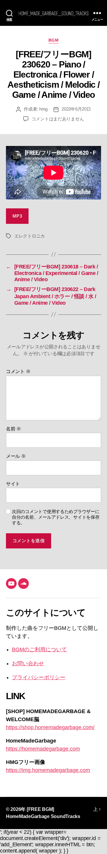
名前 (13, 428)
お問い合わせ (28, 663)
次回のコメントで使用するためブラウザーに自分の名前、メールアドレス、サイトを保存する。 (56, 517)
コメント (18, 371)
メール (16, 456)
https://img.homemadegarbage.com (48, 770)
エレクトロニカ (29, 235)
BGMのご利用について (39, 649)
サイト (13, 483)
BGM (53, 40)
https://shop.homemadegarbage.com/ (50, 727)
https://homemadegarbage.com (43, 749)
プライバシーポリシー (38, 677)
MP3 (17, 215)
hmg (43, 108)
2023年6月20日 (76, 108)
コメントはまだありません (58, 118)
